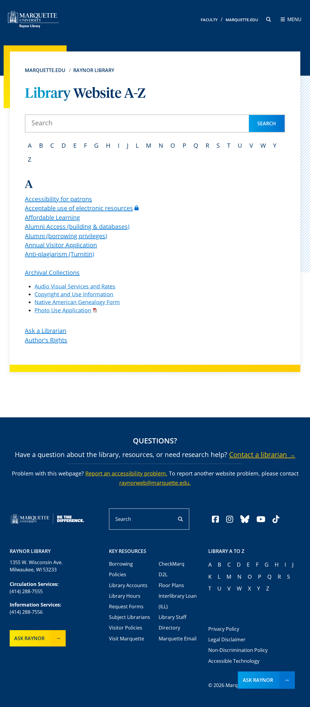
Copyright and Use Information (74, 294)
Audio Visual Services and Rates (75, 286)
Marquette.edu (45, 70)
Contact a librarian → (262, 454)
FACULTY (209, 19)
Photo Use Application (63, 310)
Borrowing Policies (121, 569)
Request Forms (126, 606)
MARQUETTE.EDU (242, 19)
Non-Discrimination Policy (238, 650)
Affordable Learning (52, 217)
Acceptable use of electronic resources (79, 208)
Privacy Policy (223, 629)
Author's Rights (46, 340)
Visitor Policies (125, 627)
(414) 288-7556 (26, 612)
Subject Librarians (129, 617)
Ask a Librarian (45, 331)
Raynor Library (93, 70)
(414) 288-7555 (26, 591)
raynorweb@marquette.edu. (155, 482)
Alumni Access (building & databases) (77, 226)
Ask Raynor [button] (258, 680)
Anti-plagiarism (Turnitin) (59, 254)
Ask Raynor (29, 638)
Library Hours (124, 596)
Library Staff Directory (172, 622)
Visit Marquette (126, 638)
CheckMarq (171, 564)
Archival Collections (52, 272)
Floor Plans (171, 585)
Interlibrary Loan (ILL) (178, 601)
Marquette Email (177, 638)
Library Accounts (128, 585)
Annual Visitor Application (61, 245)
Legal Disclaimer (227, 639)
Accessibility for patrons (58, 199)
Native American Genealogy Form (77, 302)
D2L (163, 574)
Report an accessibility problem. (126, 473)
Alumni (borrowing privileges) (66, 236)
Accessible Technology (233, 661)
